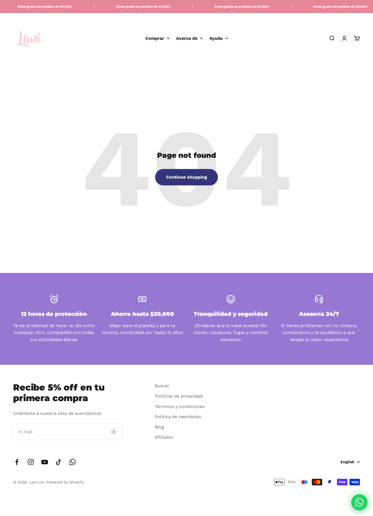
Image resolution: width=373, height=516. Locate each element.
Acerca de (186, 38)
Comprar (154, 38)
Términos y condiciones (180, 406)
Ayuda (216, 38)
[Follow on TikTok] (58, 462)
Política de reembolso (178, 416)
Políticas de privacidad (179, 396)
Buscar (162, 385)
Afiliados (164, 437)
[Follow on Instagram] (30, 462)
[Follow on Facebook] (16, 462)
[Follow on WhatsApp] (72, 462)
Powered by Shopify (65, 482)
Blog (159, 427)
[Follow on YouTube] (44, 462)
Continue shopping (186, 177)
